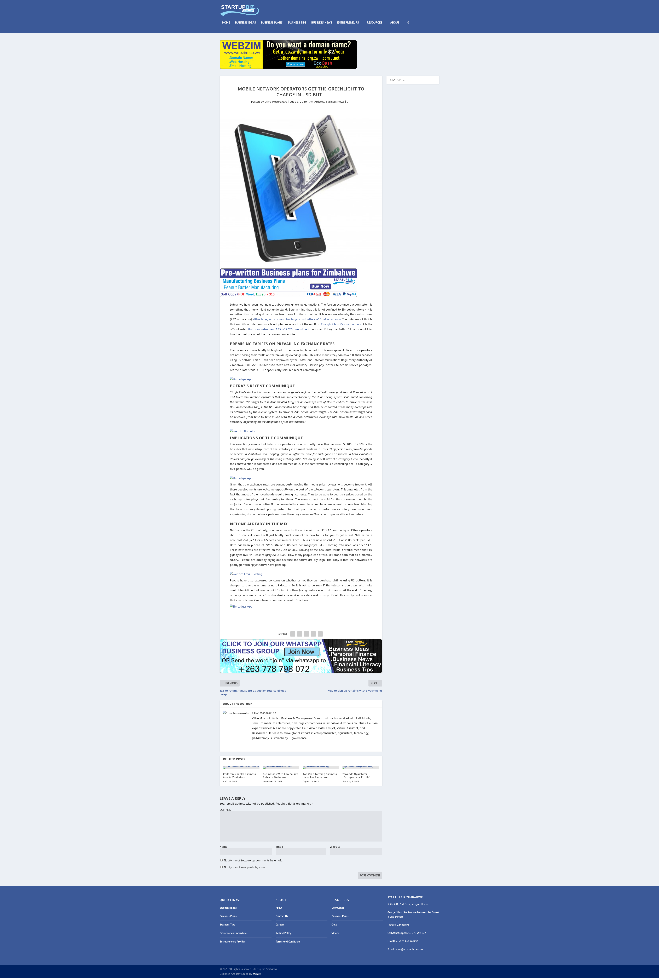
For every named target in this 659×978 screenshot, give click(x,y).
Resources (374, 22)
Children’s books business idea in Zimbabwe (239, 775)
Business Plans (271, 22)
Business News (321, 22)
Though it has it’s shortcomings (341, 324)
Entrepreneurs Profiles (233, 941)
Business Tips (297, 22)
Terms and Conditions (288, 941)
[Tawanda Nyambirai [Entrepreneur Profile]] (361, 767)
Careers (280, 924)
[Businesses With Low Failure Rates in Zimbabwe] (281, 767)
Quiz (334, 924)
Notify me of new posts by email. (245, 867)
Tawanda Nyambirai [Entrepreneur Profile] (356, 775)
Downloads (338, 907)
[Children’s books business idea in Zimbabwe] (241, 767)
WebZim (257, 974)
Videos (335, 933)
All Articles (316, 101)
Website (335, 846)
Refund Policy (283, 933)
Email (279, 846)
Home (226, 22)
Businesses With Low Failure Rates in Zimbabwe (280, 775)
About (394, 22)
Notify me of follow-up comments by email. (253, 860)
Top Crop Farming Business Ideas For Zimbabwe (320, 775)
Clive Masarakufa (276, 101)
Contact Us (282, 916)
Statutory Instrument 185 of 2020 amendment (278, 329)
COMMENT (226, 809)
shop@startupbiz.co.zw (409, 949)
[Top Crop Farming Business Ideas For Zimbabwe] (321, 767)
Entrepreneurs (348, 22)
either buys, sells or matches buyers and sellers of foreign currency (296, 319)
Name (223, 846)
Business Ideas (245, 22)
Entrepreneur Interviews (233, 933)
